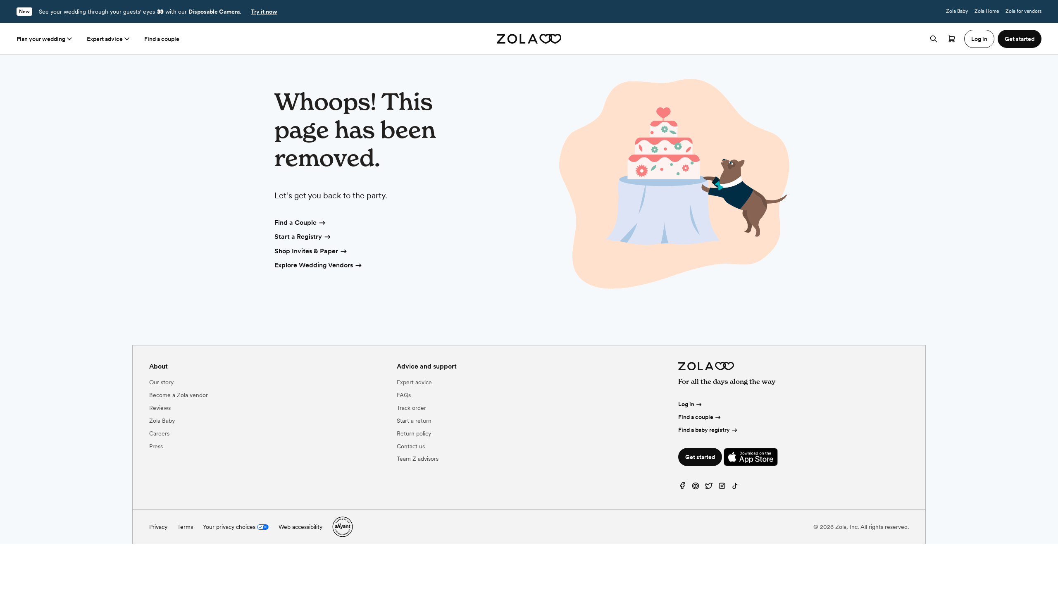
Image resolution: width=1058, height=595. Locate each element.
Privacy (158, 527)
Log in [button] (979, 39)
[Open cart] (952, 39)
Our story (161, 382)
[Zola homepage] (529, 39)
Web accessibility (300, 527)
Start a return (414, 420)
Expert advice (105, 39)
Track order (411, 408)
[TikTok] (735, 488)
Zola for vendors (1023, 11)
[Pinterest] (695, 488)
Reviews (160, 408)
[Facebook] (682, 488)
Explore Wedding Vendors (313, 265)
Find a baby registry (704, 429)
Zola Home (987, 11)
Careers (159, 433)
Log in (686, 404)
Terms (185, 527)
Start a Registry (298, 236)
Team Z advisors (417, 458)
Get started (700, 457)
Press (156, 446)
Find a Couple (295, 222)
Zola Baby (957, 11)
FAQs (404, 395)
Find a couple (161, 39)
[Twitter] (709, 488)
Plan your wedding (41, 39)
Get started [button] (1019, 39)
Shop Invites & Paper (306, 251)
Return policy (414, 433)
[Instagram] (722, 488)
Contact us (411, 446)
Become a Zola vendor (178, 395)
